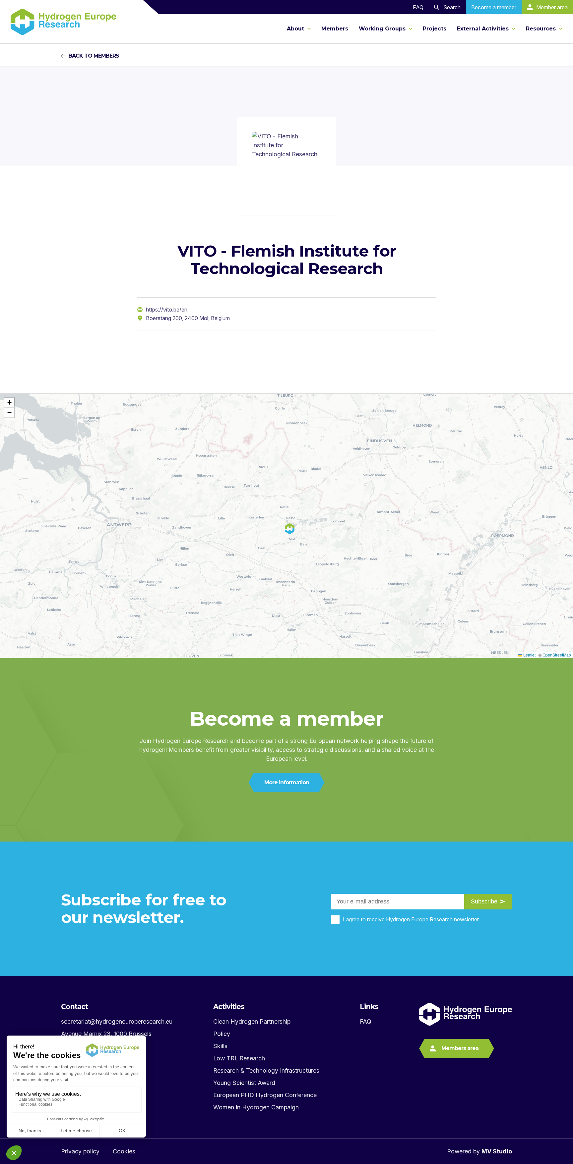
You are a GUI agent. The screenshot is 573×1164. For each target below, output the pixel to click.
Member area (552, 7)
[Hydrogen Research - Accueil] (63, 22)
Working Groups (383, 28)
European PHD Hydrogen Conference (265, 1094)
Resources (541, 28)
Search (452, 7)
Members (334, 28)
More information (286, 782)
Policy (221, 1033)
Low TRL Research (239, 1058)
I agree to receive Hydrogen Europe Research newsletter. (411, 919)
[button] (9, 403)
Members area (459, 1048)
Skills (220, 1046)
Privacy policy (80, 1151)
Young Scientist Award (244, 1082)
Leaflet (529, 654)
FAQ (418, 7)
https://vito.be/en (166, 309)
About (296, 28)
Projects (434, 28)
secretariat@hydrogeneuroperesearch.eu (116, 1021)
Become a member (493, 7)
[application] (286, 525)
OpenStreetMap (556, 654)
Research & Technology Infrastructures (266, 1070)
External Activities (483, 28)
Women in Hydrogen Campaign (256, 1107)
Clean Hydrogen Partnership (251, 1021)
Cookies (124, 1151)
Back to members (93, 56)
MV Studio (496, 1151)
